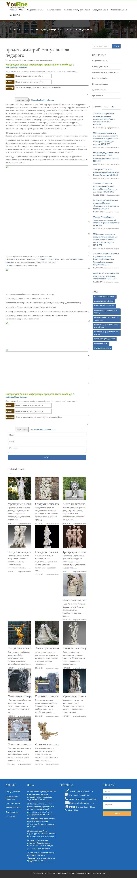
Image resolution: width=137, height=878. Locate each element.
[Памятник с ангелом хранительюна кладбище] (47, 682)
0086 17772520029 (49, 259)
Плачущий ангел (53, 10)
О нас (21, 10)
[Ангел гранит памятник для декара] (47, 634)
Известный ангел (119, 10)
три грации (97, 96)
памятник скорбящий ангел (104, 339)
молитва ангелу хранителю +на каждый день (106, 326)
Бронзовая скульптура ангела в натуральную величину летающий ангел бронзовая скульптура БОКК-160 (104, 119)
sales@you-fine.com (85, 803)
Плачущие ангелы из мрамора (54, 552)
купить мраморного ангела (104, 306)
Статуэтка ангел (100, 10)
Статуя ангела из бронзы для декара (30, 648)
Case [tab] (106, 107)
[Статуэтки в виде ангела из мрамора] (19, 537)
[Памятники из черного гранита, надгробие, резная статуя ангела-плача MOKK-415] (19, 682)
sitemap (102, 873)
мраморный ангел (101, 343)
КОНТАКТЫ (14, 15)
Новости (27, 29)
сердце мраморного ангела (104, 296)
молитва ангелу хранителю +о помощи (105, 311)
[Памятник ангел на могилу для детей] (19, 730)
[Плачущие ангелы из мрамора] (47, 537)
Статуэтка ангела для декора (53, 744)
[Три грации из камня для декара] (74, 537)
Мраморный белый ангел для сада (29, 504)
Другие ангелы (99, 90)
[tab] (112, 107)
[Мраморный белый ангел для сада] (19, 489)
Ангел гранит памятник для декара (57, 648)
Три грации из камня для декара (83, 552)
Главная (13, 10)
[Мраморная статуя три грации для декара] (74, 682)
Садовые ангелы (35, 10)
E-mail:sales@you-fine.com (44, 100)
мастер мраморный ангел (104, 301)
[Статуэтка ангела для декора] (47, 730)
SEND (46, 457)
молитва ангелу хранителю (77, 10)
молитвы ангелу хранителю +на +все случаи (106, 319)
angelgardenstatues (24, 523)
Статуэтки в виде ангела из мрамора (31, 552)
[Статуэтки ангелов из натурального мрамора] (47, 489)
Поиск (116, 46)
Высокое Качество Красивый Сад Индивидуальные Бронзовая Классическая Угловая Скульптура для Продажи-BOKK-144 (106, 259)
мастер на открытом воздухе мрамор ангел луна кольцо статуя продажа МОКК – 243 (106, 276)
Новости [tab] (97, 107)
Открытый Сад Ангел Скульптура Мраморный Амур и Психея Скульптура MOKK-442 (106, 172)
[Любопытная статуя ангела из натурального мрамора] (74, 634)
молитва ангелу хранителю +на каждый (106, 333)
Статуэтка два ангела (102, 348)
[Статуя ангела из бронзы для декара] (19, 634)
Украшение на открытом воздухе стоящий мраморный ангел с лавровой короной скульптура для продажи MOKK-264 (105, 239)
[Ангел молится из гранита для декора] (74, 489)
